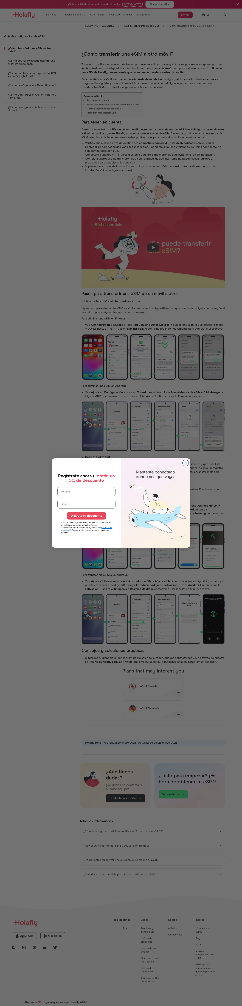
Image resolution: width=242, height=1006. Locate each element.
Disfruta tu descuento (87, 515)
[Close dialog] (185, 463)
